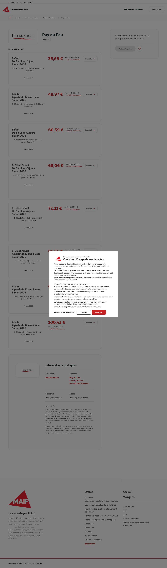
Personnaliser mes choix (64, 312)
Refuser (84, 312)
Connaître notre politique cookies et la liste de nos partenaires (77, 307)
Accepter (98, 312)
